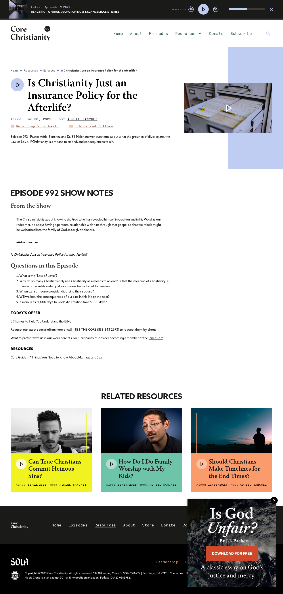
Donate (216, 33)
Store (148, 525)
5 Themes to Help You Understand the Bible (41, 321)
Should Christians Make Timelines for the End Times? (234, 469)
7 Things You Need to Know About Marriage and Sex (65, 357)
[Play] (203, 9)
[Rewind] (191, 9)
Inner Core (156, 338)
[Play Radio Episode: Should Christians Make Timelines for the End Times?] (201, 464)
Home (118, 33)
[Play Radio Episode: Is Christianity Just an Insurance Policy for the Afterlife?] (17, 84)
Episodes (158, 33)
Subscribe (241, 33)
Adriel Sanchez (82, 119)
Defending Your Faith (37, 126)
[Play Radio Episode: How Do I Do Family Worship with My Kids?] (111, 464)
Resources (186, 33)
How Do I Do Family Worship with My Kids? (145, 469)
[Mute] (225, 9)
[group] (218, 9)
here (59, 330)
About (136, 33)
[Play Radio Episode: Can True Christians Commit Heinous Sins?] (21, 464)
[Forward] (215, 9)
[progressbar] (141, 19)
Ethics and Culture (94, 126)
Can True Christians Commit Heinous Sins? (54, 469)
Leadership (167, 562)
